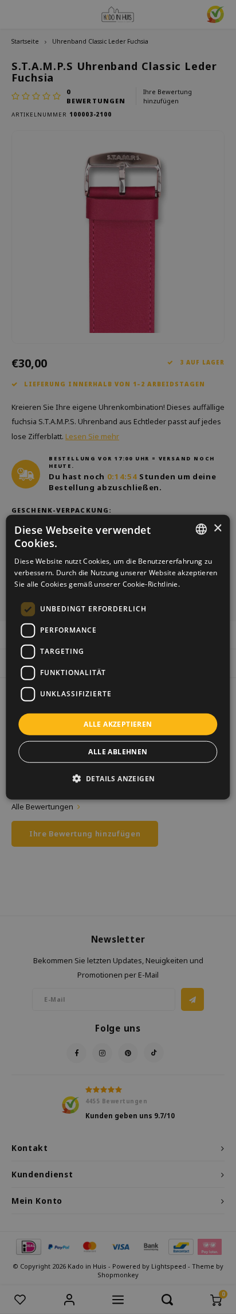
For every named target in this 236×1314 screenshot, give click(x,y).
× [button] (217, 528)
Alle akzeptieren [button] (118, 723)
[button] (118, 778)
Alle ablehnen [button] (117, 752)
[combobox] (201, 528)
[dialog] (118, 657)
